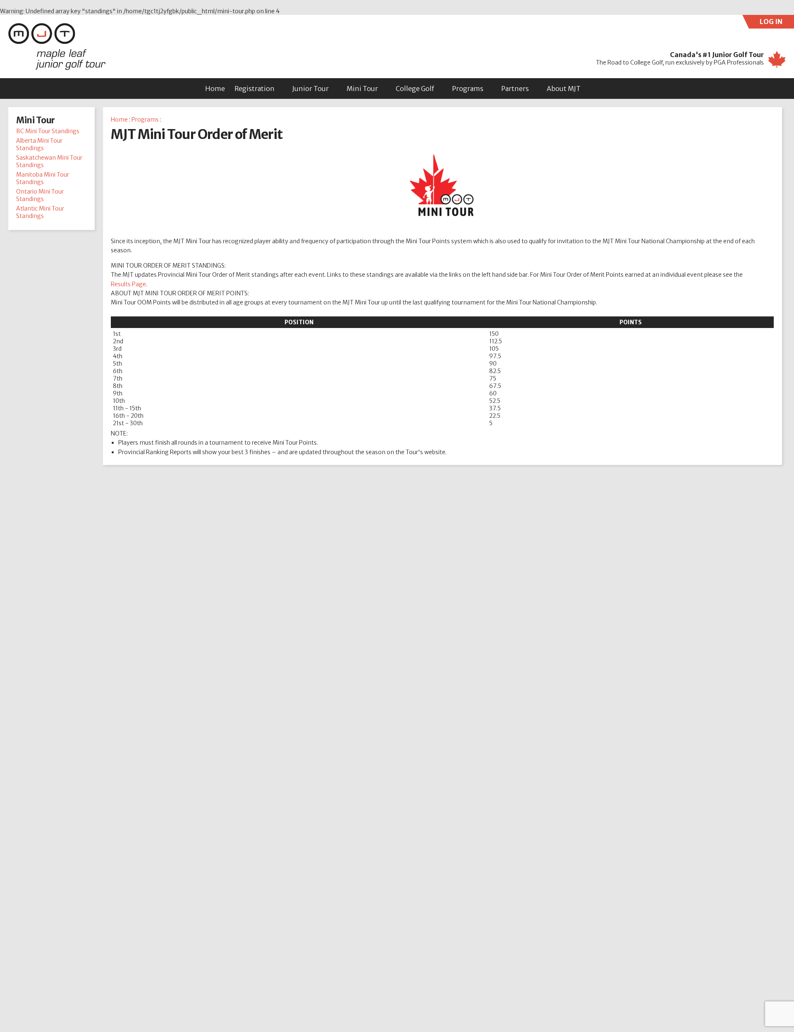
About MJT (564, 88)
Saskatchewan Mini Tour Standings (49, 161)
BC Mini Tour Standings (47, 131)
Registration (254, 88)
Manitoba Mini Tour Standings (42, 178)
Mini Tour (362, 88)
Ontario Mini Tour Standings (40, 195)
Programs (467, 88)
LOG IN (777, 23)
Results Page (128, 284)
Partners (515, 88)
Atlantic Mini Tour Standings (40, 212)
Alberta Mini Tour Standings (39, 144)
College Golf (415, 88)
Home (215, 88)
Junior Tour (310, 88)
